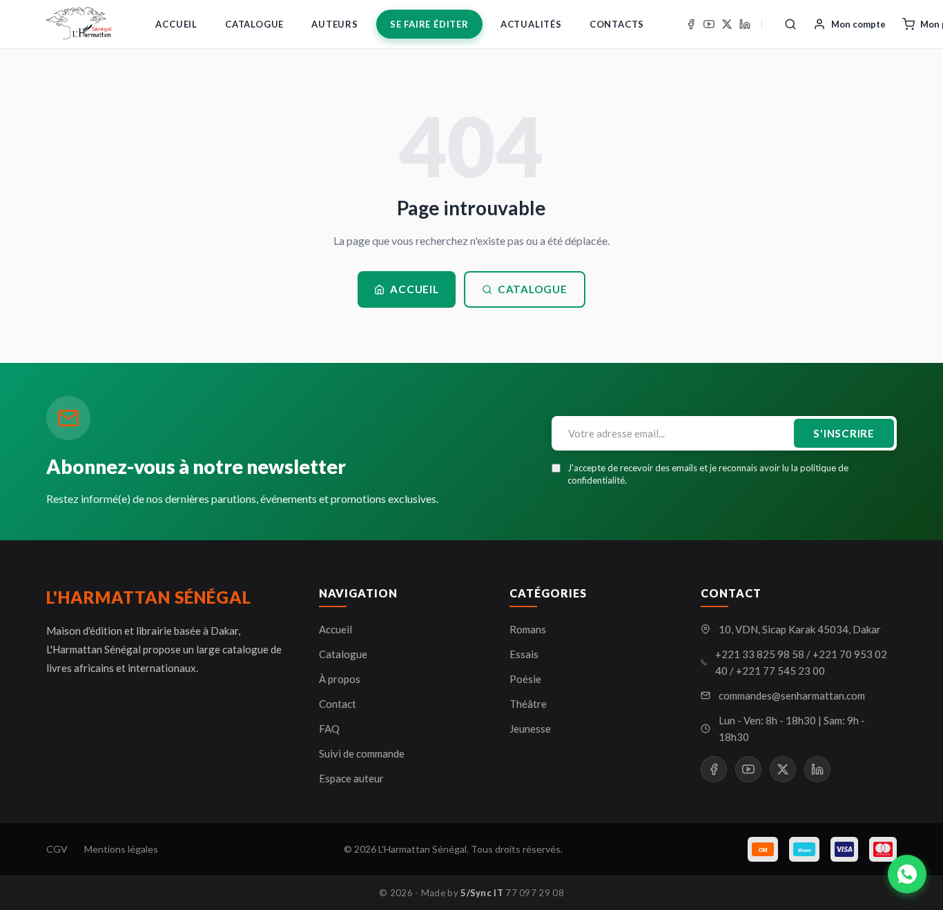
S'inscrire (844, 433)
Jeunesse (530, 728)
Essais (523, 654)
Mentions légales (121, 849)
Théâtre (528, 704)
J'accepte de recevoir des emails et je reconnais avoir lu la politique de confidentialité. (707, 474)
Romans (527, 629)
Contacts (617, 24)
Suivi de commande (362, 753)
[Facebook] (691, 24)
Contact (337, 704)
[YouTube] (708, 24)
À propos (339, 679)
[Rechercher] (790, 24)
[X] (726, 24)
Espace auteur (351, 778)
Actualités (531, 24)
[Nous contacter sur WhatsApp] (907, 874)
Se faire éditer (429, 24)
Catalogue (254, 24)
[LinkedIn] (744, 24)
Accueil (176, 24)
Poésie (525, 679)
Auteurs (334, 24)
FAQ (329, 728)
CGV (57, 849)
